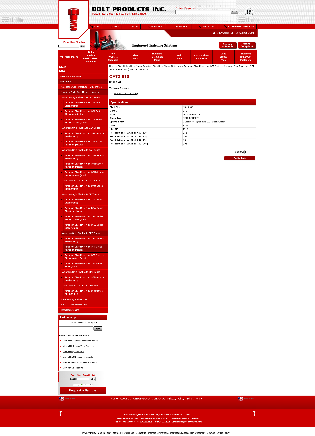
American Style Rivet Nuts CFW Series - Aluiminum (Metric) (84, 209)
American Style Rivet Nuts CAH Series (81, 150)
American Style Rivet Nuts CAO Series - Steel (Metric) (84, 187)
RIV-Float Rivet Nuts (70, 76)
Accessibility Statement (193, 433)
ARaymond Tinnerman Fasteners (245, 57)
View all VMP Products (73, 368)
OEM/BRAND (141, 398)
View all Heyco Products (73, 352)
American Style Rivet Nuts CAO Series (81, 180)
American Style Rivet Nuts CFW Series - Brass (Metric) (84, 226)
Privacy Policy (175, 398)
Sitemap (211, 433)
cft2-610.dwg (132, 93)
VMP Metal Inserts (68, 57)
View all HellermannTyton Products (78, 346)
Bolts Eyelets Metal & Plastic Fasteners (91, 57)
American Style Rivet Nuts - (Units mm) (162, 66)
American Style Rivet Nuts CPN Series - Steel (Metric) (84, 292)
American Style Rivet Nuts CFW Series (81, 194)
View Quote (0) (224, 32)
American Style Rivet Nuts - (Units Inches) (81, 87)
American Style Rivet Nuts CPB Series (81, 272)
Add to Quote (240, 158)
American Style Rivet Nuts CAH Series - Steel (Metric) (84, 157)
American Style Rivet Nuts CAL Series (81, 97)
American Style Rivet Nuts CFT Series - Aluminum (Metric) (84, 248)
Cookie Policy (104, 433)
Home (96, 27)
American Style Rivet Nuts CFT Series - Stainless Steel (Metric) (84, 256)
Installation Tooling (70, 310)
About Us (125, 398)
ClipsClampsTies (224, 57)
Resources (182, 27)
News (135, 27)
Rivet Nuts (135, 57)
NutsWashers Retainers (113, 57)
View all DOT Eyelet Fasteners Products (80, 341)
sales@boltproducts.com (190, 422)
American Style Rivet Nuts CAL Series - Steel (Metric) (84, 104)
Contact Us (208, 27)
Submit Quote (246, 32)
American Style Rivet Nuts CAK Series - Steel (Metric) (84, 135)
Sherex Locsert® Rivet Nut (74, 304)
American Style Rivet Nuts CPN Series (81, 285)
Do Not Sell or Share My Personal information (158, 433)
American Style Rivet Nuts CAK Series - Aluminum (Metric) (84, 143)
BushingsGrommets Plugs (157, 57)
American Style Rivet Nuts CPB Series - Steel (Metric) (84, 279)
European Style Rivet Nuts (74, 299)
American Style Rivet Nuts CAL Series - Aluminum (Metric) (84, 112)
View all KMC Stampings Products (78, 357)
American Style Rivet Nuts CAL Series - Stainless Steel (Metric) (84, 121)
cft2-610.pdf (120, 93)
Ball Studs (179, 57)
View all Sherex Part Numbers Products (80, 362)
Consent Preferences (123, 433)
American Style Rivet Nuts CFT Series (202, 66)
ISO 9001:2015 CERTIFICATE (241, 27)
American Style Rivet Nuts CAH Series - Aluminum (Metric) (84, 165)
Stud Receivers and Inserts (201, 57)
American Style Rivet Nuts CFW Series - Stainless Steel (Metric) (84, 218)
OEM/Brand (157, 27)
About (115, 27)
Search (234, 12)
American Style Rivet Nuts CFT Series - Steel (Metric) (84, 240)
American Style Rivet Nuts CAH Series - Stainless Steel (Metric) (84, 173)
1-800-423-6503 (116, 13)
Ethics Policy (194, 398)
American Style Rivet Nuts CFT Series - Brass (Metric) (84, 265)
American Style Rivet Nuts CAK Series (81, 128)
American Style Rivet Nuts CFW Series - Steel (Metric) (84, 201)
